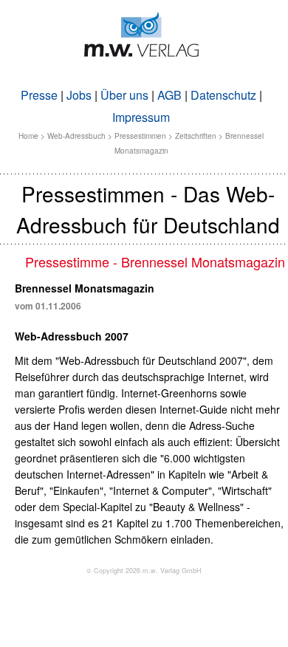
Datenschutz (223, 94)
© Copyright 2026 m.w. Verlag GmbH (144, 570)
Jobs (79, 94)
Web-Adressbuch (76, 136)
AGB (169, 94)
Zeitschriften (195, 136)
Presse (39, 94)
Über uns (124, 94)
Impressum (141, 117)
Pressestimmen (140, 136)
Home (28, 136)
